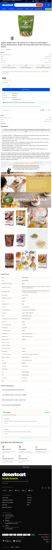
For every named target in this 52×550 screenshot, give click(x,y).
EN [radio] (26, 1)
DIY (32, 9)
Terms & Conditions (44, 534)
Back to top (26, 467)
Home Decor (11, 9)
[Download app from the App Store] (17, 540)
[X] (45, 488)
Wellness (4, 9)
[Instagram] (42, 488)
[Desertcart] (7, 5)
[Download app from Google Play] (7, 540)
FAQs (48, 542)
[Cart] (48, 5)
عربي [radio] (29, 1)
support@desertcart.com (11, 523)
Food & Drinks (20, 9)
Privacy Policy (45, 537)
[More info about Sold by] (18, 93)
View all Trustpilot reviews (26, 438)
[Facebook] (48, 488)
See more (3, 123)
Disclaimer (46, 539)
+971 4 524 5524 (9, 528)
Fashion (27, 9)
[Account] (45, 5)
